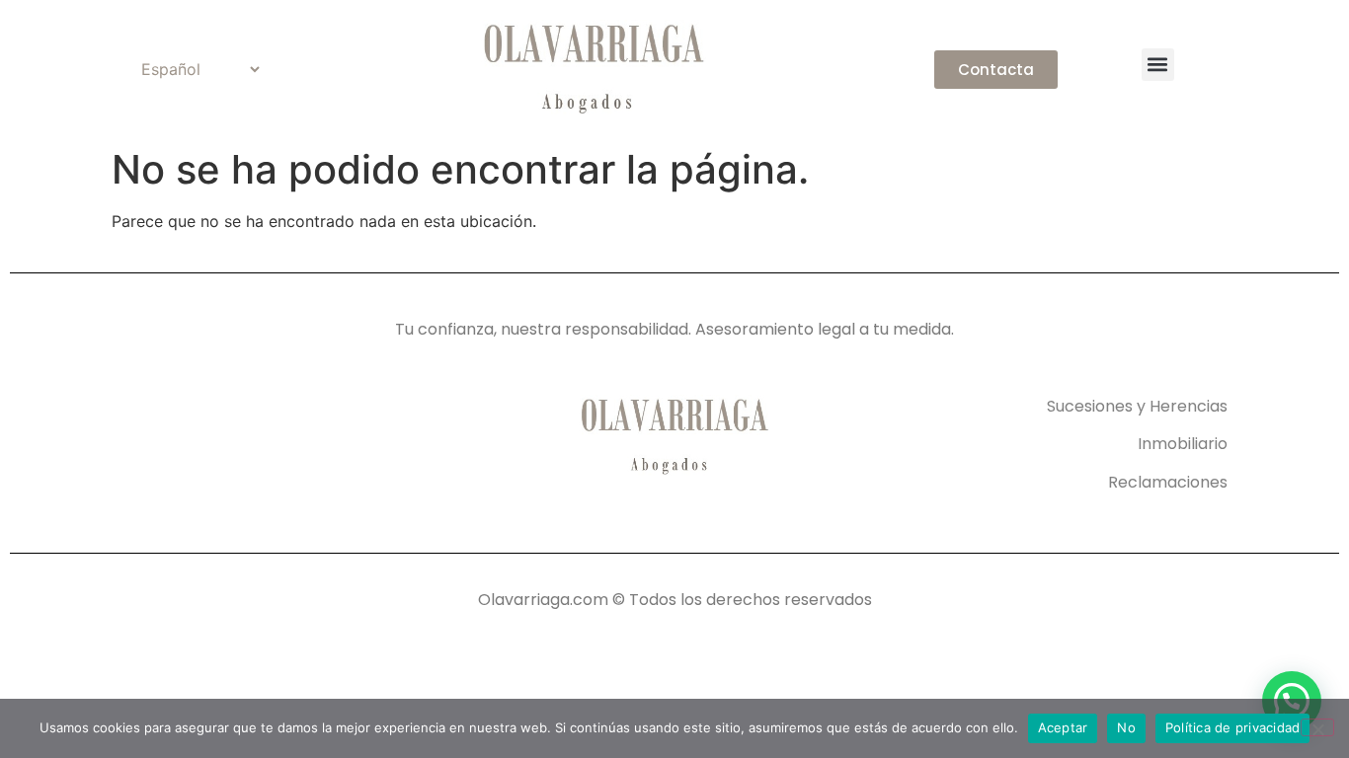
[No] (1317, 727)
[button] (1158, 64)
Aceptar (1063, 727)
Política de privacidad (1233, 727)
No (1126, 727)
